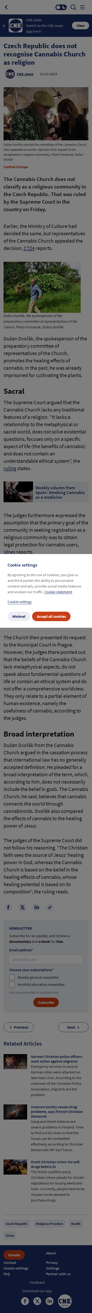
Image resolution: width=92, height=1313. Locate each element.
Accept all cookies (51, 616)
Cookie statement (58, 591)
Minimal (18, 616)
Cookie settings (20, 601)
